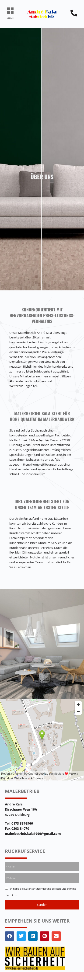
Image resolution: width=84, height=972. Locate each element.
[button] (10, 11)
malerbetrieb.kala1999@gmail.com (33, 833)
